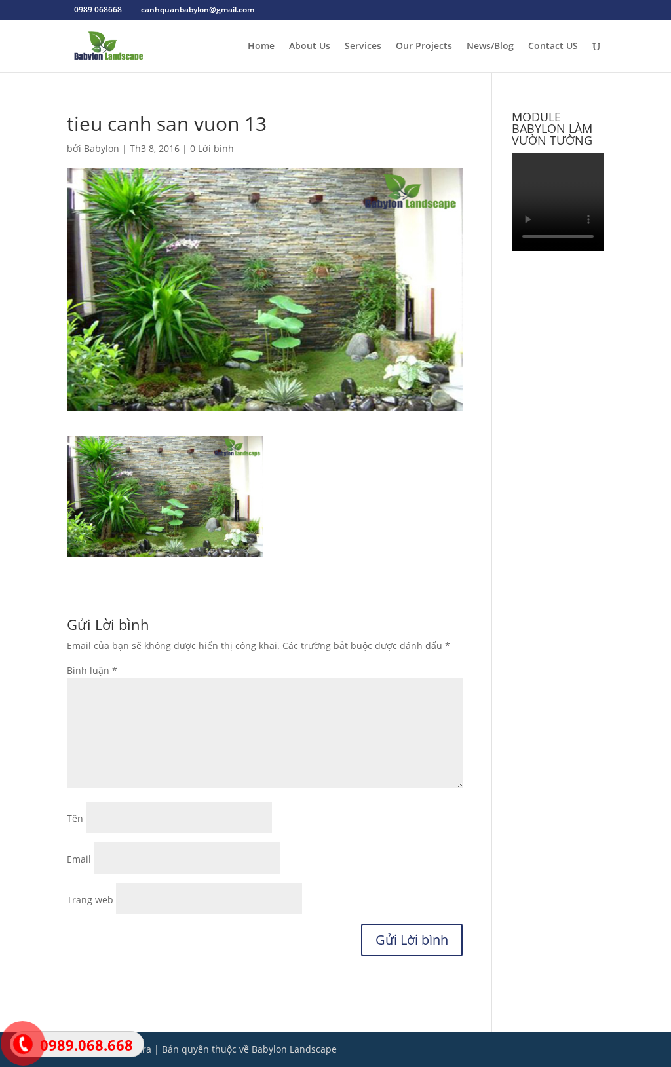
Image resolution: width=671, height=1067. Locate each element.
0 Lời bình (212, 148)
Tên (75, 818)
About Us (309, 46)
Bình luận (92, 670)
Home (261, 46)
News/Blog (490, 46)
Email (79, 859)
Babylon (101, 148)
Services (363, 46)
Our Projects (424, 46)
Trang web (90, 899)
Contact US (553, 46)
